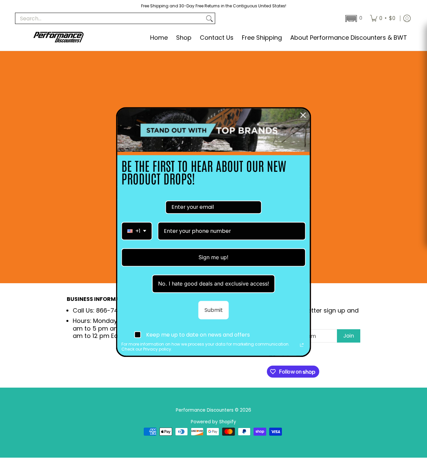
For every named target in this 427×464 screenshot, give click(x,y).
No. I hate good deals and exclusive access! (213, 283)
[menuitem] (382, 18)
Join (348, 336)
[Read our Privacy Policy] (302, 345)
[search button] (209, 18)
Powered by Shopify (213, 422)
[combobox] (136, 231)
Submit (213, 310)
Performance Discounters (205, 410)
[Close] (303, 115)
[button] (353, 18)
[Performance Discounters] (58, 38)
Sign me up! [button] (213, 257)
